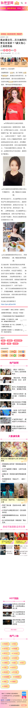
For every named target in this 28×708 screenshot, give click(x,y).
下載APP (4, 351)
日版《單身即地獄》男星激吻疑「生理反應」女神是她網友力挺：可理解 (3, 63)
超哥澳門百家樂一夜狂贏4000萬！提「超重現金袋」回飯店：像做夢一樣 (24, 552)
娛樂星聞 (2, 37)
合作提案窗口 (16, 695)
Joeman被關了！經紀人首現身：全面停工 (13, 309)
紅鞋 (11, 72)
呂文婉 (11, 81)
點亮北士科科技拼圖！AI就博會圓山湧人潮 (18, 606)
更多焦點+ (14, 629)
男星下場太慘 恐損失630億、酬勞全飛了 (14, 506)
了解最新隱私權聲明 (14, 705)
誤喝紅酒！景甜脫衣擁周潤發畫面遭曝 (14, 475)
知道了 (24, 705)
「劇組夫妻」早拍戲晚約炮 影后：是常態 (19, 380)
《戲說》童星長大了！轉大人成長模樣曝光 (19, 372)
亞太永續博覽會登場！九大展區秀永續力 (18, 614)
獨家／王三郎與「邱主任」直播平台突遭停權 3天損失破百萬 (24, 547)
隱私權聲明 (14, 693)
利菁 (24, 72)
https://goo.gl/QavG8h (8, 304)
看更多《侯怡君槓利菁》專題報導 (12, 34)
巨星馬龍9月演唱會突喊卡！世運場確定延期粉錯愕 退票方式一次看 (24, 63)
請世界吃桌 (11, 8)
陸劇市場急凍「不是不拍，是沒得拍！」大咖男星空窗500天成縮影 (10, 63)
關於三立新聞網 (6, 693)
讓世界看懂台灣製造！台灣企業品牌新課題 (18, 622)
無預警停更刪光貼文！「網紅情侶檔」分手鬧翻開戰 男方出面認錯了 (7, 542)
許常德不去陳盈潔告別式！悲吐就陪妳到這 (14, 511)
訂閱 (12, 351)
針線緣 (3, 8)
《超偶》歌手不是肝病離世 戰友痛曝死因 (19, 412)
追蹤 (3, 355)
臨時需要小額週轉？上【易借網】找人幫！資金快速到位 (12, 331)
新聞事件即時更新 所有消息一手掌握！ (12, 313)
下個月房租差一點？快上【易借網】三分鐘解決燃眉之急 (12, 325)
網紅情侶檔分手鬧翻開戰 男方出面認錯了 (19, 404)
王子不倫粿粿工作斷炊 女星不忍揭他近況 (14, 470)
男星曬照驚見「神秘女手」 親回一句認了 (14, 480)
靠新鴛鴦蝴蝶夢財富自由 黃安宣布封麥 (14, 516)
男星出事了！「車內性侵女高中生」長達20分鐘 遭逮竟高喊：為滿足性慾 (10, 552)
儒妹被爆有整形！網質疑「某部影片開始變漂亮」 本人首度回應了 (17, 63)
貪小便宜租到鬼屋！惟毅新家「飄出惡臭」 (14, 521)
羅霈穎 (5, 75)
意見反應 (4, 698)
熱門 (24, 8)
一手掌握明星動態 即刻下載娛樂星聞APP (12, 316)
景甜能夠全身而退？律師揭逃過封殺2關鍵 (14, 465)
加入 (20, 351)
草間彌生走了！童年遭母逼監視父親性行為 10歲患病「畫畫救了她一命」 (21, 542)
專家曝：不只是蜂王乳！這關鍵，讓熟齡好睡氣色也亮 (9, 320)
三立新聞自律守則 (7, 695)
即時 (19, 8)
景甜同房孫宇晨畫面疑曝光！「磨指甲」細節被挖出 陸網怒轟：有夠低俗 (10, 547)
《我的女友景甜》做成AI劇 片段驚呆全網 (19, 396)
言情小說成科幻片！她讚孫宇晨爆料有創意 (19, 428)
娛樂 (7, 37)
